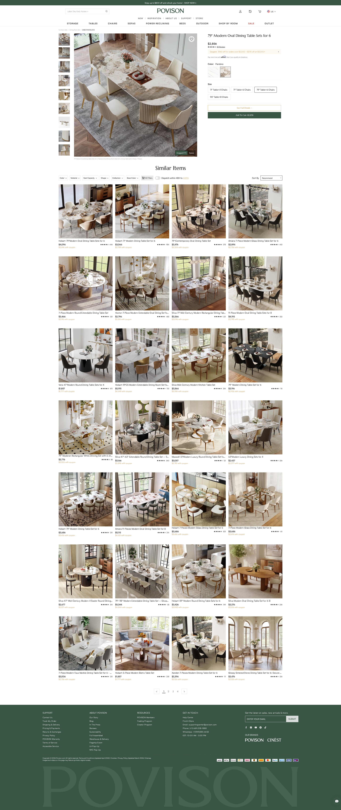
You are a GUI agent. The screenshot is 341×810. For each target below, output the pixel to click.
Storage (72, 23)
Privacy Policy (49, 735)
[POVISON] (254, 740)
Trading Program (144, 721)
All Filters (148, 178)
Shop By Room (228, 23)
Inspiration (154, 18)
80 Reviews (221, 47)
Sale (251, 23)
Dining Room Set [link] (75, 30)
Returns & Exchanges (52, 732)
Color (62, 178)
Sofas (132, 23)
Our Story (94, 717)
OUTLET (269, 23)
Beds (182, 23)
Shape (103, 178)
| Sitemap (147, 758)
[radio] (208, 47)
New (140, 18)
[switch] (157, 178)
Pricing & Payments (51, 728)
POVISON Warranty (51, 739)
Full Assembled (96, 735)
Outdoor (202, 23)
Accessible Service (51, 746)
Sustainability (95, 732)
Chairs (112, 23)
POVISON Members (146, 717)
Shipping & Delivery (51, 724)
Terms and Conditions (94, 758)
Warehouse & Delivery (99, 739)
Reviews (93, 728)
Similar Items (170, 168)
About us (171, 18)
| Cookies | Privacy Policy (127, 758)
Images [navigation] (181, 153)
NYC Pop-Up (95, 750)
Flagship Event (96, 742)
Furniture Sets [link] (63, 30)
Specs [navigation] (191, 153)
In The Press (95, 724)
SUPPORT (186, 18)
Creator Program (144, 724)
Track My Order (49, 721)
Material (74, 178)
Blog (92, 721)
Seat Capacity (89, 178)
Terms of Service (50, 742)
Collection (116, 178)
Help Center (188, 717)
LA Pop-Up (94, 746)
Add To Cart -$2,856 (244, 115)
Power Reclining (157, 23)
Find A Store (188, 721)
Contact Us (47, 717)
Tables (93, 23)
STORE (199, 18)
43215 (186, 178)
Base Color (131, 178)
